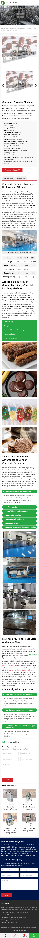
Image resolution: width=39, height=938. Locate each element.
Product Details (8, 178)
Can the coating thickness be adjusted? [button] (19, 710)
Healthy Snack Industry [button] (11, 338)
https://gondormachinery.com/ (16, 917)
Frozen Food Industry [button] (10, 334)
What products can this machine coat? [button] (19, 695)
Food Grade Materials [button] (13, 515)
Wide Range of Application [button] (14, 519)
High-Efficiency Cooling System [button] (16, 511)
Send (7, 779)
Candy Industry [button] (8, 322)
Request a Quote (11, 170)
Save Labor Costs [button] (11, 523)
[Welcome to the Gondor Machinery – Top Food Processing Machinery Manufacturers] (8, 3)
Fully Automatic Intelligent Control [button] (18, 491)
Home (3, 28)
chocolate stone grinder (9, 665)
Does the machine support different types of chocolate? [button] (20, 727)
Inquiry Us (24, 936)
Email (14, 936)
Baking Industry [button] (9, 326)
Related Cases (21, 178)
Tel (5, 936)
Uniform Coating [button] (11, 507)
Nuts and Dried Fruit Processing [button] (14, 330)
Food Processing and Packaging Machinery (19, 28)
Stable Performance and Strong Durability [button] (20, 527)
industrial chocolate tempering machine (19, 670)
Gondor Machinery (18, 928)
